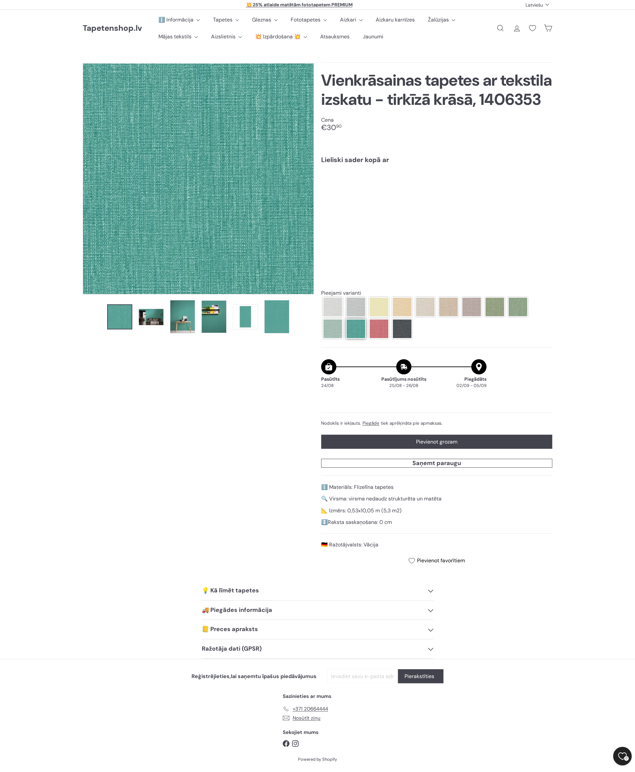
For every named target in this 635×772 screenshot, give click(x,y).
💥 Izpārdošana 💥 (278, 36)
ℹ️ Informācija (176, 19)
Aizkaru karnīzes (395, 19)
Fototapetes (306, 19)
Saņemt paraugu (436, 463)
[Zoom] (198, 179)
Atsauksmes (335, 36)
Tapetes (223, 19)
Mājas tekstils (175, 36)
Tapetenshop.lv (112, 28)
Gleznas (262, 19)
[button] (333, 307)
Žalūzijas (439, 19)
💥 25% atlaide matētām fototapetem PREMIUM (299, 5)
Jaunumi (373, 36)
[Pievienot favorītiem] (543, 182)
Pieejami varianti (341, 293)
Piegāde (370, 423)
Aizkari (349, 19)
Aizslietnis (224, 36)
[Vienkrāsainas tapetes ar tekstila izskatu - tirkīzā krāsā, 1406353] (437, 191)
